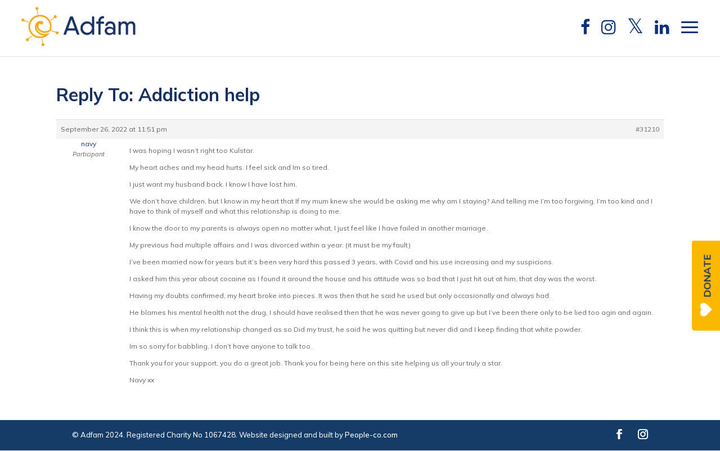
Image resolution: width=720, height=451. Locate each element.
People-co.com (371, 434)
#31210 (647, 129)
